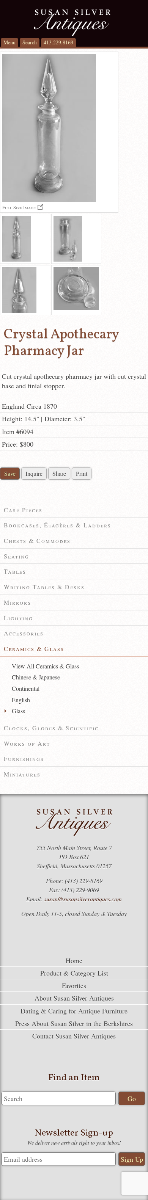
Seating (16, 556)
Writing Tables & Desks (44, 587)
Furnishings (24, 758)
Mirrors (17, 602)
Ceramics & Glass (34, 649)
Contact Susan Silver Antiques (74, 1035)
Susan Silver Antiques (72, 22)
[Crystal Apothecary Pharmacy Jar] (25, 239)
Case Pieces (23, 510)
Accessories (24, 633)
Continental (25, 688)
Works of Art (27, 743)
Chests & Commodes (37, 540)
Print (81, 473)
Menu (9, 42)
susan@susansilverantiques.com (83, 899)
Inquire (34, 473)
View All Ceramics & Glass (45, 666)
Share (59, 473)
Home (74, 960)
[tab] (74, 510)
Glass (18, 711)
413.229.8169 (58, 42)
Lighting (18, 618)
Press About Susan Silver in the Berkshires (74, 1023)
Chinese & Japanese (36, 677)
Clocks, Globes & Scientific (51, 728)
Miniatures (22, 774)
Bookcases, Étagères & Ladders (57, 525)
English (21, 700)
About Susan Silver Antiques (74, 997)
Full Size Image (19, 207)
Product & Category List (74, 972)
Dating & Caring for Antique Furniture (74, 1010)
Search (29, 42)
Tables (15, 571)
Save (10, 473)
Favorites (74, 985)
